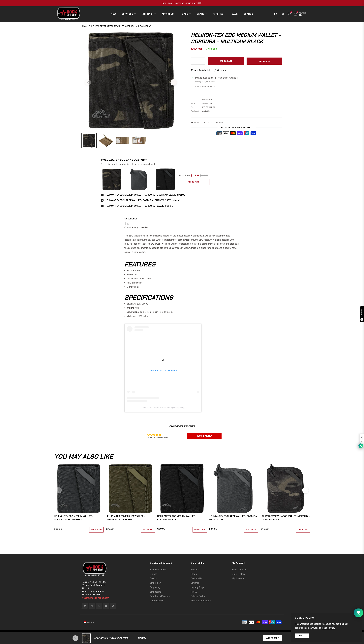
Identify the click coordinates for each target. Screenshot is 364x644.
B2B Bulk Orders (158, 569)
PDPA (194, 591)
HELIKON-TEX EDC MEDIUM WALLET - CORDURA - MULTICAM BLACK (140, 194)
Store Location (239, 569)
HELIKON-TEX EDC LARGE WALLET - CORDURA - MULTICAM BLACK (285, 518)
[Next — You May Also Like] (305, 490)
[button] (276, 14)
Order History (238, 574)
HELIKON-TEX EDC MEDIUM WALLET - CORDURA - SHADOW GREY (73, 518)
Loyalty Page (197, 587)
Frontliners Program (160, 596)
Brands (153, 574)
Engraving (155, 587)
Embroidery (155, 583)
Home (84, 26)
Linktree (195, 583)
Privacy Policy (198, 596)
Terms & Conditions (201, 600)
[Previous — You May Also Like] (58, 490)
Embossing (155, 591)
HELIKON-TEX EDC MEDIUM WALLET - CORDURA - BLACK (134, 206)
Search (153, 578)
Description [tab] (130, 218)
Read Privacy (328, 628)
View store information (205, 86)
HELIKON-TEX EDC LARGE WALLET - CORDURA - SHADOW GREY (138, 200)
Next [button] (173, 82)
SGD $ (89, 622)
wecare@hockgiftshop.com (95, 598)
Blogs (194, 574)
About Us (195, 569)
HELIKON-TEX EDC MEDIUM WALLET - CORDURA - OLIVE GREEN (125, 518)
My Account (238, 578)
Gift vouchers (156, 600)
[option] (131, 81)
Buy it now (264, 61)
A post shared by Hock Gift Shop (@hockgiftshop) (163, 407)
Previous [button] (88, 82)
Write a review (204, 435)
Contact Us (196, 578)
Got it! (302, 636)
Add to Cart (272, 638)
